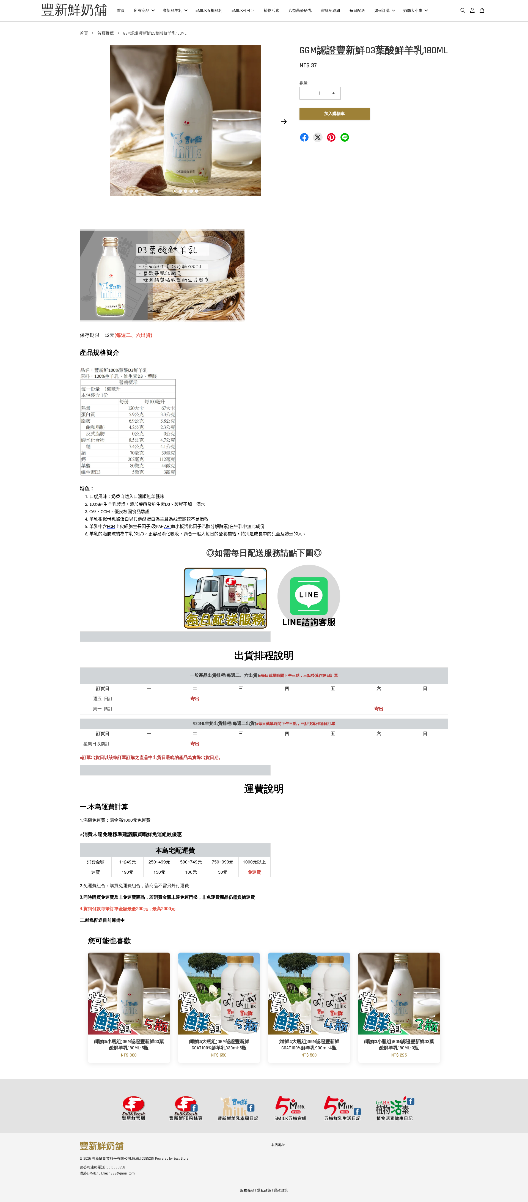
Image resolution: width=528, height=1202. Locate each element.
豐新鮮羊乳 (172, 10)
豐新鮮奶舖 (74, 11)
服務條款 (247, 1190)
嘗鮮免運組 (330, 10)
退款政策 (281, 1190)
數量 (303, 83)
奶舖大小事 (412, 10)
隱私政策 (264, 1190)
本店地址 (278, 1145)
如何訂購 (382, 10)
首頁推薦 (105, 33)
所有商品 (141, 10)
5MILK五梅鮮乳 (209, 10)
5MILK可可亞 (243, 10)
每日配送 (357, 10)
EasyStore (181, 1158)
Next (284, 122)
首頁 (121, 10)
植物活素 (271, 10)
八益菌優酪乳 (300, 10)
